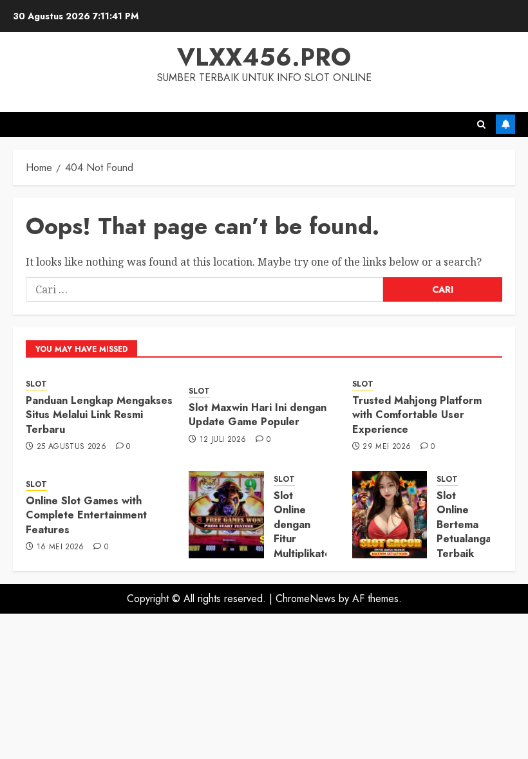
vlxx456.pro (264, 57)
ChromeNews (305, 598)
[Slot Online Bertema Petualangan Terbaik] (390, 514)
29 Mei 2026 (387, 447)
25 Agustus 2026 (71, 447)
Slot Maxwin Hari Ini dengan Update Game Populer (257, 414)
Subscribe (505, 124)
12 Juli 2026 (223, 440)
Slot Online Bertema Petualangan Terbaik (467, 524)
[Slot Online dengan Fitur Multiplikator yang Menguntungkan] (226, 514)
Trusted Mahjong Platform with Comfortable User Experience (417, 415)
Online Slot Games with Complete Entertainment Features (86, 515)
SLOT (36, 384)
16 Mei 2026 (60, 547)
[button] (481, 124)
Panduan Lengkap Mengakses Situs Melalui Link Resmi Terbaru (99, 415)
